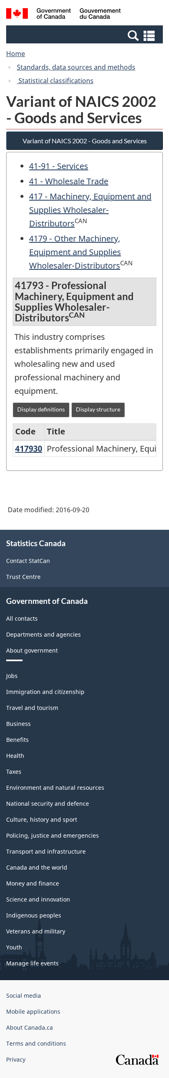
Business (18, 724)
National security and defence (47, 803)
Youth (14, 947)
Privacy (15, 1059)
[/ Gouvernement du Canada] (63, 14)
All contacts (22, 618)
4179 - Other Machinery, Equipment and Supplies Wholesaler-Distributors (75, 252)
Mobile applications (33, 1011)
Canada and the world (36, 867)
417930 (28, 448)
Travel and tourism (32, 708)
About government (32, 650)
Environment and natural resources (55, 787)
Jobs (12, 676)
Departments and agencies (43, 634)
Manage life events (32, 963)
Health (15, 755)
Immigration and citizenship (45, 692)
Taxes (13, 771)
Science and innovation (38, 899)
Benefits (17, 740)
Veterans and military (35, 931)
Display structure (98, 409)
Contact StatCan (28, 561)
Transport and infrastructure (46, 851)
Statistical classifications (55, 80)
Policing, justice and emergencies (52, 835)
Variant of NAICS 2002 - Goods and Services (85, 141)
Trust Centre (23, 577)
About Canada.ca (29, 1027)
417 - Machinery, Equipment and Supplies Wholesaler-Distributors (90, 210)
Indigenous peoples (33, 915)
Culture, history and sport (41, 819)
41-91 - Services (58, 166)
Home (15, 53)
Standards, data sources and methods (76, 67)
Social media (23, 995)
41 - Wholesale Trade (68, 181)
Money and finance (32, 883)
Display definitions (41, 409)
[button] (85, 35)
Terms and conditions (36, 1043)
